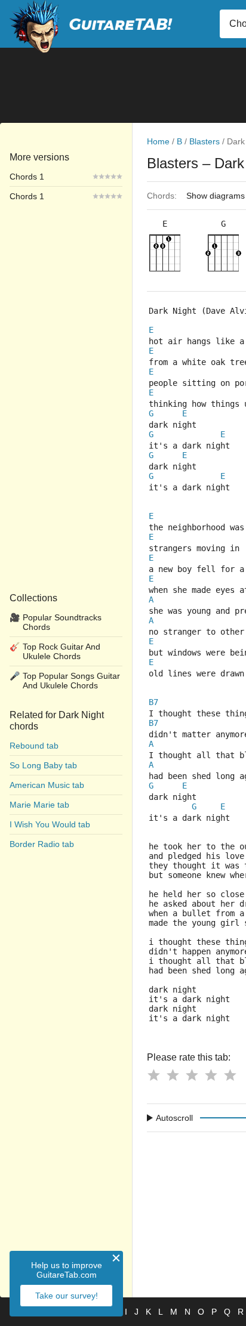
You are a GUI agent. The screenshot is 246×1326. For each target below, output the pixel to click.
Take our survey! (66, 1295)
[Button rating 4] (210, 1074)
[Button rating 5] (229, 1074)
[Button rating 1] (153, 1074)
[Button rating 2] (172, 1074)
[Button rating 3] (191, 1074)
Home (158, 141)
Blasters (204, 141)
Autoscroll (174, 1118)
